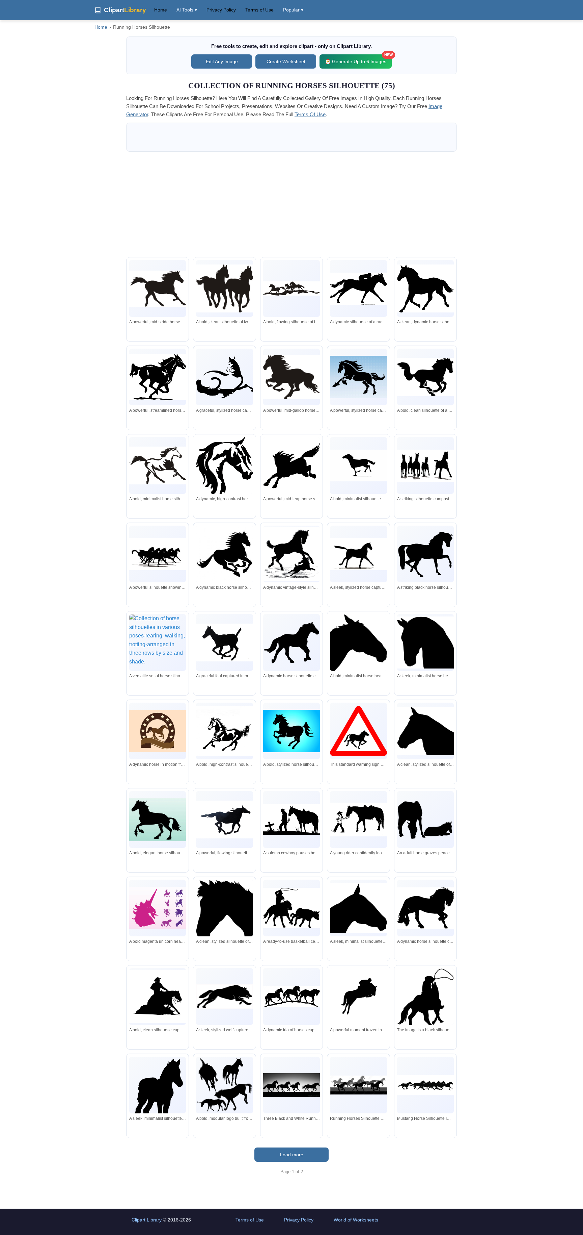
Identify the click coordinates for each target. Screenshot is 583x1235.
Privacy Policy (221, 9)
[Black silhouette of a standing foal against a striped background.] (157, 1101)
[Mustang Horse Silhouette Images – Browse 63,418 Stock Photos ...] (425, 1085)
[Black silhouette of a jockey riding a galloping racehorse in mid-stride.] (358, 289)
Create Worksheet (286, 61)
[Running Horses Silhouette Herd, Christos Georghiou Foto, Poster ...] (358, 1085)
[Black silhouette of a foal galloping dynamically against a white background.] (224, 642)
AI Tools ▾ (186, 9)
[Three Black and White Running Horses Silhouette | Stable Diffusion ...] (291, 1085)
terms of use (310, 114)
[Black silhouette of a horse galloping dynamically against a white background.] (157, 289)
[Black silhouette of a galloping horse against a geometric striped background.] (291, 642)
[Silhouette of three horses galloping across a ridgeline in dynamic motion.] (291, 288)
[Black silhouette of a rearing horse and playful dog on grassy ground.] (291, 554)
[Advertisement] (291, 204)
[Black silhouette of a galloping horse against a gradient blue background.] (291, 731)
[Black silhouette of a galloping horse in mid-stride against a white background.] (358, 465)
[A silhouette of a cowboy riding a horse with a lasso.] (425, 999)
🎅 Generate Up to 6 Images (358, 59)
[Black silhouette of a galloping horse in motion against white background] (224, 819)
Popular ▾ (293, 9)
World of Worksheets (356, 1220)
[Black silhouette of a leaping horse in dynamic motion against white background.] (224, 377)
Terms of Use (259, 9)
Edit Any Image (222, 61)
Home (160, 9)
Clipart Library (147, 1220)
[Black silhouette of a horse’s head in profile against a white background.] (358, 645)
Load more (291, 1154)
